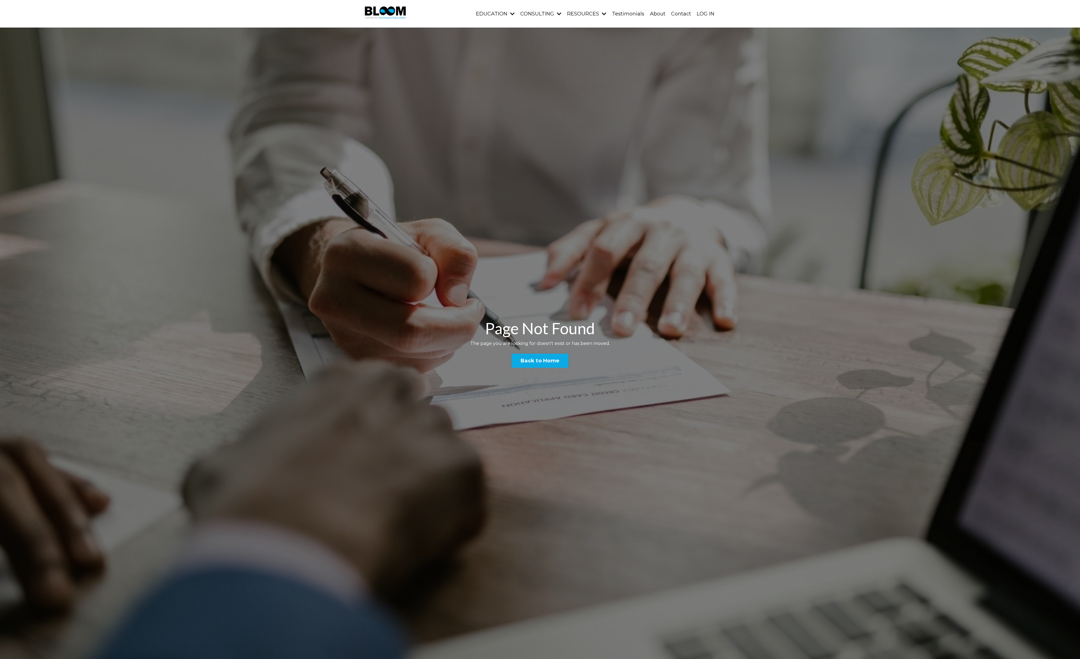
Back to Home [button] (540, 361)
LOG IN (705, 14)
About (657, 14)
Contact (681, 14)
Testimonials (628, 14)
